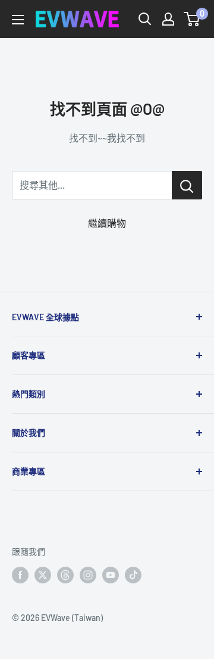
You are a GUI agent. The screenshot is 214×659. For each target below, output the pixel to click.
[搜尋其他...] (187, 185)
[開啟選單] (18, 19)
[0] (192, 19)
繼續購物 (107, 223)
